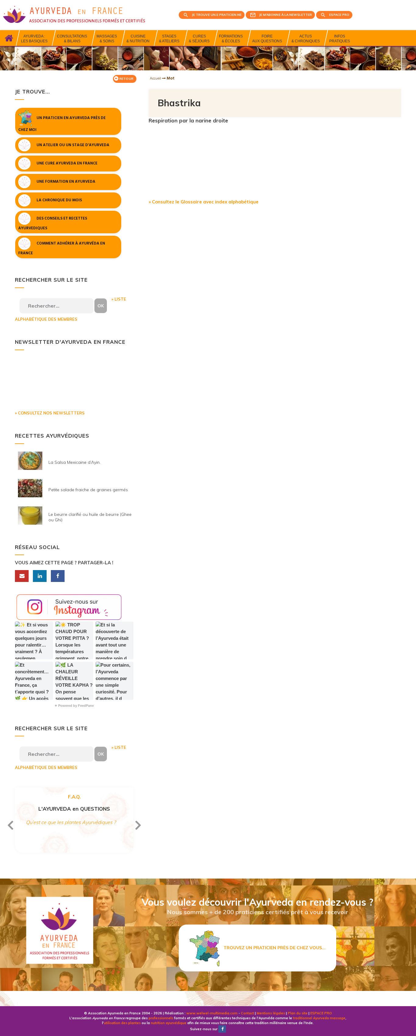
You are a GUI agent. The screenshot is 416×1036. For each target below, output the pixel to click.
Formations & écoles (231, 38)
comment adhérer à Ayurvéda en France (61, 248)
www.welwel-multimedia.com (212, 1013)
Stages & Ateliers (169, 38)
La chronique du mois (59, 200)
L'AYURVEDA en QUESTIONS (74, 808)
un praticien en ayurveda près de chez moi (62, 124)
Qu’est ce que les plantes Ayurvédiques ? (71, 822)
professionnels (161, 1018)
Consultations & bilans (72, 38)
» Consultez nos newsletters (50, 413)
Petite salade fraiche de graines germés (88, 489)
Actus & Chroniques (305, 38)
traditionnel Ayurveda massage (319, 1018)
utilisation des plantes (122, 1023)
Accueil (156, 78)
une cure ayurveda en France (67, 163)
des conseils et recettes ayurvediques (52, 223)
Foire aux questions (267, 38)
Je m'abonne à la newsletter (285, 15)
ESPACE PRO (321, 1013)
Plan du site (298, 1013)
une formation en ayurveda (66, 181)
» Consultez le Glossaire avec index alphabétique (204, 202)
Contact (247, 1013)
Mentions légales (271, 1013)
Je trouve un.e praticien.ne (217, 15)
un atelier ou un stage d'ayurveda (73, 145)
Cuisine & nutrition (138, 38)
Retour (125, 79)
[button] (34, 640)
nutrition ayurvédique (168, 1023)
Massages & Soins (107, 38)
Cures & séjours (199, 38)
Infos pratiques (339, 38)
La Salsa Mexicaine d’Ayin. (74, 462)
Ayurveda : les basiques (34, 38)
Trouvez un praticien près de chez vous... (273, 947)
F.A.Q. (74, 797)
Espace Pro (339, 15)
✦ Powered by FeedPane (74, 705)
